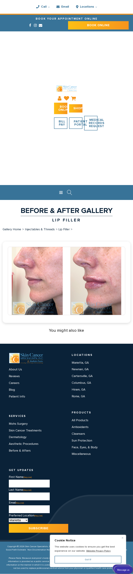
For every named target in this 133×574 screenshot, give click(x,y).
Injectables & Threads (40, 229)
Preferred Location (25, 515)
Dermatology (17, 437)
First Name (20, 477)
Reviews (14, 376)
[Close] (122, 538)
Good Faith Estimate (16, 550)
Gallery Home (12, 229)
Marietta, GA (80, 362)
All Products (80, 420)
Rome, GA (78, 396)
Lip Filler (64, 229)
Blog (12, 389)
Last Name (20, 489)
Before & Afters (20, 450)
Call (44, 6)
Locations (87, 6)
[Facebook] (30, 25)
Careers (14, 383)
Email (65, 6)
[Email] (40, 25)
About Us (15, 369)
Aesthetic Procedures (23, 444)
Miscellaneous (81, 454)
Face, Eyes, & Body (85, 447)
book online (98, 25)
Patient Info (17, 396)
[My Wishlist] (66, 98)
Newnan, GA (80, 369)
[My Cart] (73, 98)
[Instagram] (35, 25)
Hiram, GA (78, 389)
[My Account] (59, 98)
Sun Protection (82, 440)
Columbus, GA (81, 382)
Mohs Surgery (18, 423)
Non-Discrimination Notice (40, 550)
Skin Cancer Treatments (25, 430)
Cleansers (78, 433)
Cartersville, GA (82, 376)
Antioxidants (80, 427)
